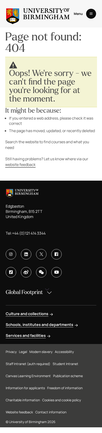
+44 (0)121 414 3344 (29, 233)
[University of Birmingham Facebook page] (56, 254)
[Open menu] (91, 14)
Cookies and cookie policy (61, 400)
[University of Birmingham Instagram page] (11, 254)
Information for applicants (25, 388)
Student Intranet (65, 364)
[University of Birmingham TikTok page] (11, 272)
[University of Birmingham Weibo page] (26, 272)
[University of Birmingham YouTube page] (56, 272)
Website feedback (19, 412)
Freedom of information (65, 388)
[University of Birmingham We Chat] (41, 272)
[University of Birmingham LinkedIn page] (26, 254)
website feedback (20, 164)
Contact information (50, 412)
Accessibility (64, 351)
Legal (23, 351)
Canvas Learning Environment (28, 376)
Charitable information (23, 400)
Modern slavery (40, 351)
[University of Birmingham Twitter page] (41, 254)
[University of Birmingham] (38, 14)
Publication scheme (68, 376)
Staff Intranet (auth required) (28, 364)
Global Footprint (24, 292)
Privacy (11, 351)
